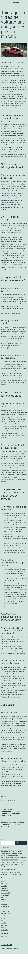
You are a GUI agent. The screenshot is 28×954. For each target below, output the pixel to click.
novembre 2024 (5, 909)
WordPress (16, 948)
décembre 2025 (5, 892)
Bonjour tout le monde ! (16, 874)
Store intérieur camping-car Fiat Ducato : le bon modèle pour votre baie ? (13, 857)
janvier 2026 (4, 890)
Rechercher (4, 840)
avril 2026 (4, 883)
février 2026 (4, 888)
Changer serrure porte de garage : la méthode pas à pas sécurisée (11, 854)
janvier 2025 (4, 904)
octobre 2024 (5, 911)
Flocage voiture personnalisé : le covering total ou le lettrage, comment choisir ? (13, 861)
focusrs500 (14, 3)
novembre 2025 (5, 895)
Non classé (12, 800)
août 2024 (4, 916)
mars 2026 (4, 886)
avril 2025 (4, 897)
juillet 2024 (4, 918)
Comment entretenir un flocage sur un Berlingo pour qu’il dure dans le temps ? (12, 865)
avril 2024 (4, 925)
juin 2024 (3, 920)
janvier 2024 (4, 930)
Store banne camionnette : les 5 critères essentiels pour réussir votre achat (12, 850)
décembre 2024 (5, 906)
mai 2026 (3, 881)
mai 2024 (3, 923)
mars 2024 (4, 927)
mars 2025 (4, 899)
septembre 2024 (6, 913)
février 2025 (4, 902)
